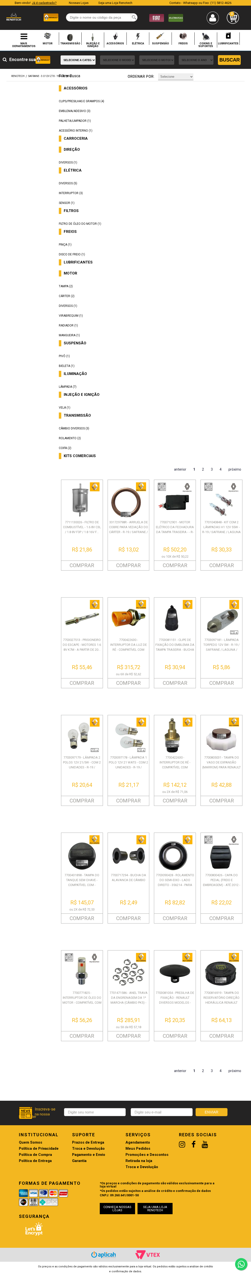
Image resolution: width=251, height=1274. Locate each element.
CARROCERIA (76, 138)
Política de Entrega (35, 1161)
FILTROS (71, 211)
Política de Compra (35, 1155)
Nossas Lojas (78, 3)
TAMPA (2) (66, 286)
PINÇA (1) (65, 244)
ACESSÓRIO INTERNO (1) (75, 130)
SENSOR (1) (67, 202)
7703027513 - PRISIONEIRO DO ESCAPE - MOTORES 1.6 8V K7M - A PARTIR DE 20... (82, 644)
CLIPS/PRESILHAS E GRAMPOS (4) (81, 101)
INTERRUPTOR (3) (71, 193)
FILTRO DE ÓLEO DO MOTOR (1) (80, 223)
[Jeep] (175, 17)
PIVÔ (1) (64, 356)
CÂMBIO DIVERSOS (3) (74, 428)
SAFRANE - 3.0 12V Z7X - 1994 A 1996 (49, 76)
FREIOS (183, 43)
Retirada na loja (139, 1161)
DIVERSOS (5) (68, 183)
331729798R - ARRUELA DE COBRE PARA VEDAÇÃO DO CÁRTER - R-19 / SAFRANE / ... (128, 529)
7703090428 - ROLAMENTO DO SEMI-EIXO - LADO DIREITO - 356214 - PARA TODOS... (175, 882)
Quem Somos (30, 1142)
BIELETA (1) (67, 365)
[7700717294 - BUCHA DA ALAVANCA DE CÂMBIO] (128, 852)
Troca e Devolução (88, 1148)
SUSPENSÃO (160, 43)
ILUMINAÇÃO (75, 374)
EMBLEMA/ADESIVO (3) (74, 111)
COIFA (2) (65, 448)
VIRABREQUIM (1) (71, 315)
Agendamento (138, 1142)
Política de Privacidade (39, 1148)
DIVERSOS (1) (68, 162)
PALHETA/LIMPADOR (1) (75, 120)
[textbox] (102, 17)
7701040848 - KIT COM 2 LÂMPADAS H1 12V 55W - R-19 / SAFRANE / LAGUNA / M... (221, 529)
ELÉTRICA (138, 43)
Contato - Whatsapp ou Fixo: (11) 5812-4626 (200, 3)
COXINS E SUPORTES (205, 45)
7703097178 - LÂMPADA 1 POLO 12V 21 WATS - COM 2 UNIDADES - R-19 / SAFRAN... (128, 765)
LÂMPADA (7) (67, 386)
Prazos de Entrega (88, 1142)
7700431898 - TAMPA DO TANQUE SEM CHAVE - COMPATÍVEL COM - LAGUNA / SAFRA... (81, 882)
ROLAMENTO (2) (70, 438)
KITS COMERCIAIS (80, 456)
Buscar (229, 59)
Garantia (79, 1161)
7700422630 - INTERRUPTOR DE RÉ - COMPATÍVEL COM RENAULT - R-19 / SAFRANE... (175, 767)
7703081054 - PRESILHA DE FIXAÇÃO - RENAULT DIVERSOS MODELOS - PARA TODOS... (175, 1000)
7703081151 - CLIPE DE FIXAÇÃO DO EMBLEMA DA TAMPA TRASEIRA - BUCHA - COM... (174, 647)
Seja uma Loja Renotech (115, 3)
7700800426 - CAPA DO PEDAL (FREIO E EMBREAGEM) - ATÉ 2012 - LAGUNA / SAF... (221, 882)
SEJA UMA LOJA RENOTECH (155, 1208)
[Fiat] (156, 17)
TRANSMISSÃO (70, 43)
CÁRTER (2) (67, 296)
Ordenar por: (141, 76)
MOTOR (47, 43)
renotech (18, 76)
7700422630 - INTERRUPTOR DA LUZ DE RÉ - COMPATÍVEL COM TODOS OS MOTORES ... (128, 647)
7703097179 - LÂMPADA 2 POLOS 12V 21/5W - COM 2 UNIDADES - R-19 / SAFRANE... (82, 765)
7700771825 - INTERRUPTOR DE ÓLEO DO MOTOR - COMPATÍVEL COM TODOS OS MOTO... (82, 1000)
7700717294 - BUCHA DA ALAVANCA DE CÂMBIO (128, 877)
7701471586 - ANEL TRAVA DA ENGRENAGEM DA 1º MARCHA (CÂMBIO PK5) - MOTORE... (129, 1000)
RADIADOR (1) (68, 325)
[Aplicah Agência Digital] (103, 1254)
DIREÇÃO (72, 149)
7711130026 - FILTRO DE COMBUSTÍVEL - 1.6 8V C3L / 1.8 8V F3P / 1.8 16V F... (82, 527)
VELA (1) (64, 407)
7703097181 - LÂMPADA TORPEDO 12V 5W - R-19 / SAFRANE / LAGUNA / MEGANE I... (221, 647)
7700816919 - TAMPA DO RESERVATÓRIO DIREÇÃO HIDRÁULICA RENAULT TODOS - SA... (221, 1000)
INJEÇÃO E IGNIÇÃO (93, 45)
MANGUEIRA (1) (69, 335)
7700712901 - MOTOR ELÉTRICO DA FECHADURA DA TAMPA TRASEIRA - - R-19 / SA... (175, 529)
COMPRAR (82, 565)
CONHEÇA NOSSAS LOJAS (117, 1208)
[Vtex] (147, 1254)
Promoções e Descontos (147, 1155)
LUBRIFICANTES (228, 43)
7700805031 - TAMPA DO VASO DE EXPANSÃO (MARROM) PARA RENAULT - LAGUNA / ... (221, 765)
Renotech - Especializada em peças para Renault (13, 17)
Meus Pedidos (138, 1148)
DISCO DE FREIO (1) (72, 254)
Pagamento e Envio (88, 1155)
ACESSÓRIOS (115, 43)
